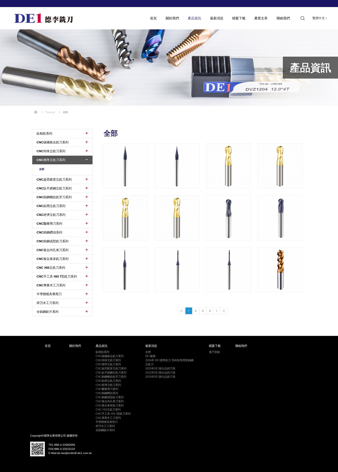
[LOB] (125, 269)
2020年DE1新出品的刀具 (160, 376)
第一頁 (181, 310)
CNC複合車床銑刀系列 (52, 259)
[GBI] (280, 165)
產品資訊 (194, 18)
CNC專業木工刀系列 (51, 285)
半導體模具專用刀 (49, 294)
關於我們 (172, 18)
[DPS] (280, 269)
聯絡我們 (283, 18)
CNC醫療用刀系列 (49, 223)
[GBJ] (125, 217)
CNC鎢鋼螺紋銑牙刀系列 (54, 197)
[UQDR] (228, 269)
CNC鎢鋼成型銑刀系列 (52, 241)
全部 (41, 169)
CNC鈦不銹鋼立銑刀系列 (54, 188)
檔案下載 (238, 18)
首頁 (153, 18)
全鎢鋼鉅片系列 (47, 312)
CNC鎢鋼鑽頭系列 (49, 232)
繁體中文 (318, 18)
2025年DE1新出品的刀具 (160, 368)
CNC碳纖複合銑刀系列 (52, 142)
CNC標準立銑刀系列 (51, 160)
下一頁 (216, 310)
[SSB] (177, 165)
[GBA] (228, 165)
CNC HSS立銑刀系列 (51, 267)
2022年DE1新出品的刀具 (160, 372)
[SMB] (125, 165)
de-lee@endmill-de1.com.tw (74, 453)
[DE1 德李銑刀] (43, 18)
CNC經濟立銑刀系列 (51, 215)
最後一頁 (223, 310)
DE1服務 (150, 356)
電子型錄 (214, 352)
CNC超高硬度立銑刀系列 (54, 179)
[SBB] (280, 217)
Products (50, 112)
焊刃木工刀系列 (47, 303)
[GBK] (177, 217)
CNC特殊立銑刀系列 (51, 151)
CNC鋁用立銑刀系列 (51, 206)
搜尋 (303, 18)
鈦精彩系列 (44, 133)
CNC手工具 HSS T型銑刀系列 (57, 276)
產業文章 (261, 18)
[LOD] (177, 269)
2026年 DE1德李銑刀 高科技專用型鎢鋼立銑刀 (169, 362)
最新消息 (216, 18)
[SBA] (228, 217)
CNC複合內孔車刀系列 (52, 250)
